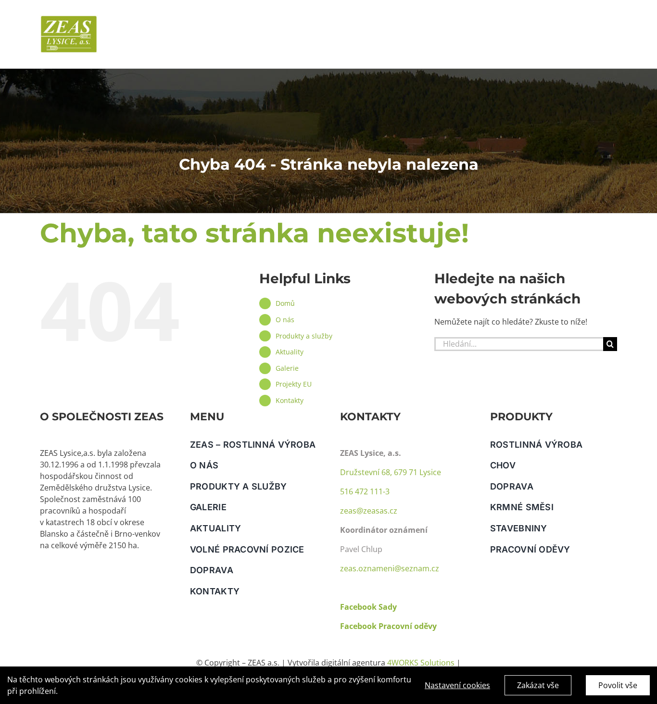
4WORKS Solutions (421, 662)
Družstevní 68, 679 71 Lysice (390, 472)
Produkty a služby (304, 335)
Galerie (287, 368)
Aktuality (289, 351)
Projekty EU (294, 384)
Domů (285, 303)
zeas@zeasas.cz (368, 510)
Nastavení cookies (457, 685)
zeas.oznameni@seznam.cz (389, 568)
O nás (285, 319)
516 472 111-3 (365, 491)
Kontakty (289, 400)
